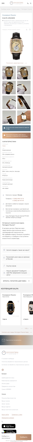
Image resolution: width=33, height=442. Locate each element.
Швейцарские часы (8, 378)
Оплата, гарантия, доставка (14, 281)
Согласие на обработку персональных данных (15, 364)
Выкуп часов (6, 401)
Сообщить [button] (23, 437)
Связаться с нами (17, 414)
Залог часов (5, 404)
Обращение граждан (8, 418)
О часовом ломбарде (8, 358)
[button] (3, 3)
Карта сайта (5, 414)
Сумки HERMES (6, 389)
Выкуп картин (6, 407)
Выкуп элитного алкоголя (10, 409)
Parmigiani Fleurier (9, 15)
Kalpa (4, 146)
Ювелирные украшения (9, 380)
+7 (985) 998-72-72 (18, 198)
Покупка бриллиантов (9, 398)
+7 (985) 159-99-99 (18, 200)
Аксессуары (5, 383)
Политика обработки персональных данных (15, 361)
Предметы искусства (8, 386)
